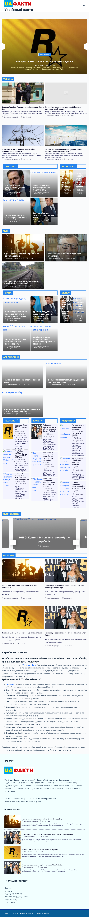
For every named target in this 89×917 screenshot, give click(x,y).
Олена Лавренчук (39, 65)
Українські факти (18, 10)
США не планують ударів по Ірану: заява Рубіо (15, 187)
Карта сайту (9, 902)
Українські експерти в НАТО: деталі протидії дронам (22, 476)
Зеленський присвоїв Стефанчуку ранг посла (16, 216)
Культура (44, 55)
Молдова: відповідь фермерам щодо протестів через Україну (22, 410)
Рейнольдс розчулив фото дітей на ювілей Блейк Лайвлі (44, 61)
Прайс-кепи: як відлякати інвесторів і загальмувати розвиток (18, 150)
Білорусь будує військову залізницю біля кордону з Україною (21, 282)
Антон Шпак (21, 433)
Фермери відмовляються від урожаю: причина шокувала (66, 381)
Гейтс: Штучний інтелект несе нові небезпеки (64, 255)
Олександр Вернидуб (11, 117)
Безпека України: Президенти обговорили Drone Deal (23, 108)
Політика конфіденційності (16, 896)
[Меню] (84, 6)
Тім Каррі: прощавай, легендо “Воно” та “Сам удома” (49, 481)
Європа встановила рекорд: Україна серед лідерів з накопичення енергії (63, 150)
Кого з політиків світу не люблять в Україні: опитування (80, 306)
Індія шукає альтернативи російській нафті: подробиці (21, 255)
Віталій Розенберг (67, 189)
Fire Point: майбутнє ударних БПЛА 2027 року (21, 454)
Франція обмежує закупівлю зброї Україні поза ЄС (43, 215)
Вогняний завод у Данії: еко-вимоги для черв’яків (78, 461)
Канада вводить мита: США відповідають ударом (80, 180)
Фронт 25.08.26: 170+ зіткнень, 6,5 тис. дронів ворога (15, 341)
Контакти (8, 891)
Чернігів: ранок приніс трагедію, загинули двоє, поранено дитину (16, 314)
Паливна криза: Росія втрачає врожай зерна (22, 381)
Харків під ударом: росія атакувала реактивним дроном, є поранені (44, 340)
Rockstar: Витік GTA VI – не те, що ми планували (21, 428)
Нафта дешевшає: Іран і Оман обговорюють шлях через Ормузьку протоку (66, 176)
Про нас (7, 888)
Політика (10, 684)
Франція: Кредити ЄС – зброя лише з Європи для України (44, 314)
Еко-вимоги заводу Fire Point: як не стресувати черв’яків (48, 456)
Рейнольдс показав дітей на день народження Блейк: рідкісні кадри (66, 304)
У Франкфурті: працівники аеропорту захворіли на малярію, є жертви (78, 430)
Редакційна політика (13, 894)
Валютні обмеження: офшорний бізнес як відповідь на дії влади (63, 108)
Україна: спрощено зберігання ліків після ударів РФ (78, 485)
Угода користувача (12, 899)
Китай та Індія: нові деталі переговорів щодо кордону (41, 187)
